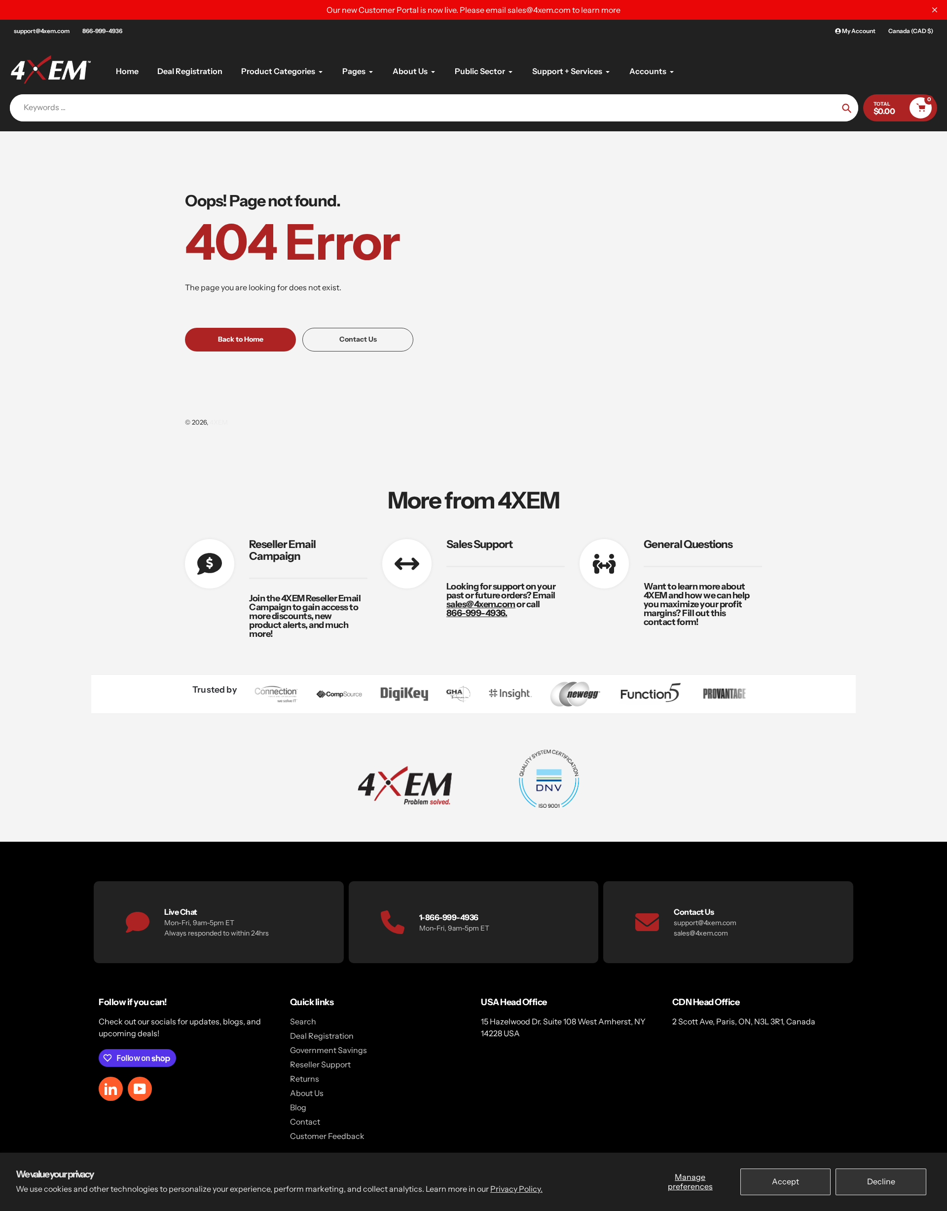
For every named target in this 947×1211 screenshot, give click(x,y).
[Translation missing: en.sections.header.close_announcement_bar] (935, 10)
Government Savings (328, 1050)
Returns (304, 1079)
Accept (785, 1181)
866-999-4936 (102, 31)
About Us (307, 1093)
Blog (298, 1107)
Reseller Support (320, 1064)
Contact (305, 1122)
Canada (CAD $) (910, 31)
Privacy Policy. (516, 1189)
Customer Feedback (327, 1136)
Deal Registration (322, 1036)
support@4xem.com (42, 31)
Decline (881, 1181)
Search (303, 1021)
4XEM (219, 422)
